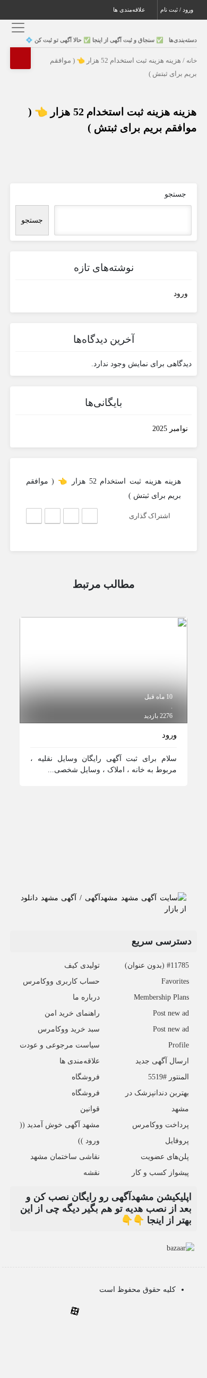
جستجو (175, 194)
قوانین (90, 1109)
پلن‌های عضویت (165, 1157)
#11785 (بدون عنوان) (157, 965)
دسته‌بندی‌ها (183, 40)
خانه (191, 60)
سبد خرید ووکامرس (69, 1029)
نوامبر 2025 (170, 429)
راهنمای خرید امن (72, 1013)
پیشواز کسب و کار (160, 1173)
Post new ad (171, 1013)
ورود (181, 294)
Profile (178, 1045)
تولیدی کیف (82, 965)
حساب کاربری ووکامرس (61, 981)
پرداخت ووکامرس (160, 1125)
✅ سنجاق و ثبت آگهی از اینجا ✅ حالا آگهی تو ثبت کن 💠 (94, 40)
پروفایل (177, 1141)
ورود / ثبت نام (177, 9)
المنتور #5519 (168, 1077)
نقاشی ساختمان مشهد (65, 1157)
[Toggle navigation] (17, 27)
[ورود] (103, 669)
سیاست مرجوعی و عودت (60, 1045)
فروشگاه (86, 1077)
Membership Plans (161, 997)
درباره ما (86, 997)
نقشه (91, 1173)
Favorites (175, 981)
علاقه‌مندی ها (130, 9)
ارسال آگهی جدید (162, 1061)
